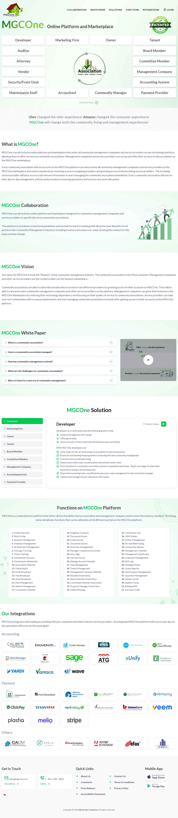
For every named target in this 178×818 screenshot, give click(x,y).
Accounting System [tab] (15, 474)
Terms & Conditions (124, 782)
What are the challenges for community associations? (34, 371)
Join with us (9, 783)
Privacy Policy (121, 788)
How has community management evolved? (29, 361)
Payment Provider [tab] (15, 482)
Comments (86, 782)
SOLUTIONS (115, 9)
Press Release (88, 788)
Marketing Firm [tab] (13, 428)
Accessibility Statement (93, 794)
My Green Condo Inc (88, 810)
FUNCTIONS (132, 9)
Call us (43, 783)
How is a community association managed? (28, 352)
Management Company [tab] (17, 466)
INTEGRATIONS (151, 9)
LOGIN (170, 9)
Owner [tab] (9, 436)
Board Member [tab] (13, 451)
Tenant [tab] (9, 444)
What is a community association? (24, 342)
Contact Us (120, 776)
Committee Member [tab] (16, 459)
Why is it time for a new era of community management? (35, 380)
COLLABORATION (76, 9)
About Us (86, 776)
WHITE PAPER (97, 9)
